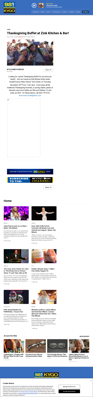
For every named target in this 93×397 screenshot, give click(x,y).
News (48, 12)
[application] (30, 52)
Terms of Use (25, 391)
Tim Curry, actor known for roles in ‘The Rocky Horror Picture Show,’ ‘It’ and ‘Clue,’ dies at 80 (16, 271)
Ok (91, 380)
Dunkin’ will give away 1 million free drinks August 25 (43, 270)
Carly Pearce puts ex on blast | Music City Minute (15, 227)
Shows (78, 12)
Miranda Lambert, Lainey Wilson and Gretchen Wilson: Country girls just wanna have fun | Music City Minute (44, 313)
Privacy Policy (33, 391)
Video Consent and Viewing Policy (28, 393)
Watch (42, 12)
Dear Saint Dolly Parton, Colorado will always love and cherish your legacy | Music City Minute (44, 229)
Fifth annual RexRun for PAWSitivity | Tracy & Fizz (13, 311)
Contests (71, 12)
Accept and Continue (69, 391)
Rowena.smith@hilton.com (31, 96)
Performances (56, 12)
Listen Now (36, 12)
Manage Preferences (69, 386)
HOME (8, 29)
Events (64, 12)
